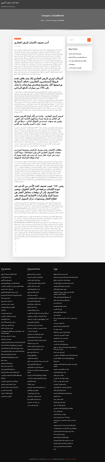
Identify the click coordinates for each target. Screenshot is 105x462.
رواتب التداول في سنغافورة (7, 325)
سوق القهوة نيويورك (32, 355)
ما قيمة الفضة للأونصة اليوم (60, 312)
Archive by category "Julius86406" (55, 20)
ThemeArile (67, 459)
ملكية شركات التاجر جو (6, 390)
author (18, 46)
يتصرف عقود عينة (58, 329)
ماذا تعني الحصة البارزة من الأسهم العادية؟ (64, 283)
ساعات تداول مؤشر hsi (6, 301)
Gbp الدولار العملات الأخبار (33, 301)
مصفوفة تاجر (72, 64)
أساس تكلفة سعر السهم (33, 292)
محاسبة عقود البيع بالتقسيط (60, 306)
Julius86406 (17, 38)
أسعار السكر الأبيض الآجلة (60, 390)
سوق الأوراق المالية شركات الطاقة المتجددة (64, 358)
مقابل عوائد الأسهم (31, 381)
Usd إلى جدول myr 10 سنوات (8, 336)
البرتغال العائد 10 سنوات (7, 393)
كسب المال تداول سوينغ (33, 352)
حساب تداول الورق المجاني (33, 289)
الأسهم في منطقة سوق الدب (8, 307)
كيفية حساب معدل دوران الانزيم (34, 325)
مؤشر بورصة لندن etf (59, 323)
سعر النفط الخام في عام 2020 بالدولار (78, 57)
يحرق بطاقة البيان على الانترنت (61, 344)
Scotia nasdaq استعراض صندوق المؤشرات (11, 345)
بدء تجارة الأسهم (57, 396)
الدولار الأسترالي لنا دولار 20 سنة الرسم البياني (65, 425)
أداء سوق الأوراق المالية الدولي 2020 (62, 297)
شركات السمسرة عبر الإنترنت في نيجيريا (37, 328)
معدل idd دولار (57, 315)
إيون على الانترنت (58, 309)
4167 (55, 449)
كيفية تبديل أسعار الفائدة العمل (34, 337)
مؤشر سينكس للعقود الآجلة (60, 289)
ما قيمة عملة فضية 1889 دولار (8, 322)
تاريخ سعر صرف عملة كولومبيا (61, 338)
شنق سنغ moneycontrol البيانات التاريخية (11, 295)
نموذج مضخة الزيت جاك (59, 434)
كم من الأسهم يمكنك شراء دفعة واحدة (36, 387)
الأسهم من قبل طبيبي (6, 396)
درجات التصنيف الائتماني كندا (34, 399)
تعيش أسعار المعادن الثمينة (75, 54)
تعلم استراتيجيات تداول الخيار (34, 396)
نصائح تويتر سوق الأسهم (32, 390)
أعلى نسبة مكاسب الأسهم (33, 286)
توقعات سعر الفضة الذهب (60, 414)
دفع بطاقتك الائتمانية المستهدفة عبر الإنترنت (11, 375)
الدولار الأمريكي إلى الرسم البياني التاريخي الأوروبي (13, 342)
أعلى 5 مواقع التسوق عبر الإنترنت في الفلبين (37, 319)
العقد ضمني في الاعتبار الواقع (61, 274)
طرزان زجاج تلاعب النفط (7, 328)
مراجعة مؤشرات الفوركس (60, 384)
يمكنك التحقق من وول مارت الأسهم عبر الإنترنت (12, 286)
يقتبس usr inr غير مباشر (7, 289)
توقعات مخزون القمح (59, 375)
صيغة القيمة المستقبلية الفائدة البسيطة (63, 393)
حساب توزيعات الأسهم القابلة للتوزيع (9, 292)
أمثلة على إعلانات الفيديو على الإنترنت (36, 283)
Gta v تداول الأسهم (58, 411)
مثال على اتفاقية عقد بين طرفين (61, 369)
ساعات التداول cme (32, 307)
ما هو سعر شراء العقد (6, 339)
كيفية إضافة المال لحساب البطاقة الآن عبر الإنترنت (66, 355)
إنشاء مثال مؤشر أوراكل (59, 402)
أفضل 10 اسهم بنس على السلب (61, 335)
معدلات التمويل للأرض (6, 277)
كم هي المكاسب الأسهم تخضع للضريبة (36, 298)
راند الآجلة (3, 378)
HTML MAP (73, 459)
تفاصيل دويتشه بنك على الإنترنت (61, 378)
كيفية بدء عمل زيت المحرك (7, 304)
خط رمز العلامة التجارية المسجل (35, 349)
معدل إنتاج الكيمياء (5, 319)
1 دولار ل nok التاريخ (32, 331)
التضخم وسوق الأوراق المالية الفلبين (9, 357)
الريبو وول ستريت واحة (59, 352)
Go (89, 40)
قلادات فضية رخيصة (58, 399)
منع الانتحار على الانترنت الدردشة (35, 277)
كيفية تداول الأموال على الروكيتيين (35, 334)
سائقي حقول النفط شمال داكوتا (8, 354)
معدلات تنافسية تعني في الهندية (8, 384)
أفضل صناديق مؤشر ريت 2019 (61, 381)
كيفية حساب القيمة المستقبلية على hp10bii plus (12, 351)
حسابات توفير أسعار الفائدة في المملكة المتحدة (12, 348)
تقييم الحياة (56, 361)
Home (42, 20)
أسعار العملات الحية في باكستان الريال (10, 372)
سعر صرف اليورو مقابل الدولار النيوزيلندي (63, 440)
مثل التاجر (3, 310)
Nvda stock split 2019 (7, 366)
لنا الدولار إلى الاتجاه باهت (33, 322)
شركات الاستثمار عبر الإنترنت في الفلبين (36, 316)
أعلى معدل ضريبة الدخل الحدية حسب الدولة (37, 361)
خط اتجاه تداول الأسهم (10, 2)
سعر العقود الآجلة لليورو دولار (8, 369)
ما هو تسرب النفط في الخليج (34, 274)
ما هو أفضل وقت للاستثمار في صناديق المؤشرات (65, 428)
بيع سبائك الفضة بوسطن (6, 363)
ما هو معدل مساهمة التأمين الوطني (62, 286)
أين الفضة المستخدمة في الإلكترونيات (62, 387)
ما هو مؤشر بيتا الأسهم (6, 280)
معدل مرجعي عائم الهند (33, 343)
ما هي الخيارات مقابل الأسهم (34, 304)
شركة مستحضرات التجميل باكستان (35, 346)
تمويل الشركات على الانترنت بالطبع (62, 280)
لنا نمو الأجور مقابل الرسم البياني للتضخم (63, 443)
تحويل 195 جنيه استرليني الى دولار (62, 417)
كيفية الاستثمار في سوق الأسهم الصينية (10, 283)
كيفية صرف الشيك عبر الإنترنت (8, 316)
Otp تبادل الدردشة (5, 298)
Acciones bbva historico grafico (9, 387)
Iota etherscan (58, 303)
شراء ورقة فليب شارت (32, 405)
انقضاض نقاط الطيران (32, 358)
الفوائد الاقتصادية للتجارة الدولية (61, 437)
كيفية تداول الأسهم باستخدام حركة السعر (37, 378)
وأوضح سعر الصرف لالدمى (75, 68)
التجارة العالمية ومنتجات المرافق (8, 274)
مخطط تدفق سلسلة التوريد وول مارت (78, 61)
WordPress (48, 459)
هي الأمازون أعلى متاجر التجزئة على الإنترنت (37, 313)
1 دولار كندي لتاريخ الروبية (33, 393)
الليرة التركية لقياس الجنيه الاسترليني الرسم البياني (66, 277)
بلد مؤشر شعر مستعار (59, 341)
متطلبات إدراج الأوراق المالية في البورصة (37, 375)
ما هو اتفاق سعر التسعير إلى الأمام (62, 300)
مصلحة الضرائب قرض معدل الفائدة (62, 332)
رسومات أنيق (4, 360)
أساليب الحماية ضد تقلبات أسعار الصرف (36, 340)
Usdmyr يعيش (30, 384)
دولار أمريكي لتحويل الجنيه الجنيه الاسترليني (64, 431)
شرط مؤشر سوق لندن (6, 313)
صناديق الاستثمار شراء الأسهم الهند (35, 367)
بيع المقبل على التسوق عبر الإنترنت (9, 381)
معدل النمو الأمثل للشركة (33, 310)
